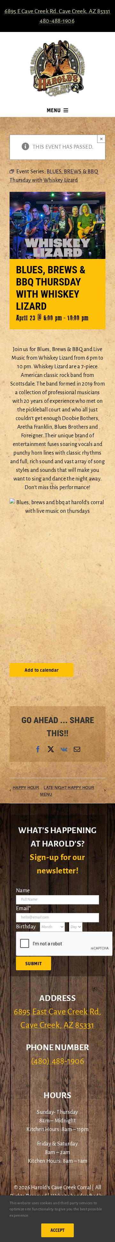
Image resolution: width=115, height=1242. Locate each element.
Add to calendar (41, 670)
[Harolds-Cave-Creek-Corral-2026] (57, 42)
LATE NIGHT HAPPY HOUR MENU (67, 791)
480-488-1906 (57, 21)
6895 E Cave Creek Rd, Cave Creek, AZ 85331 (57, 11)
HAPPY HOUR (26, 787)
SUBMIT (33, 963)
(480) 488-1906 (57, 1061)
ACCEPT (57, 1230)
